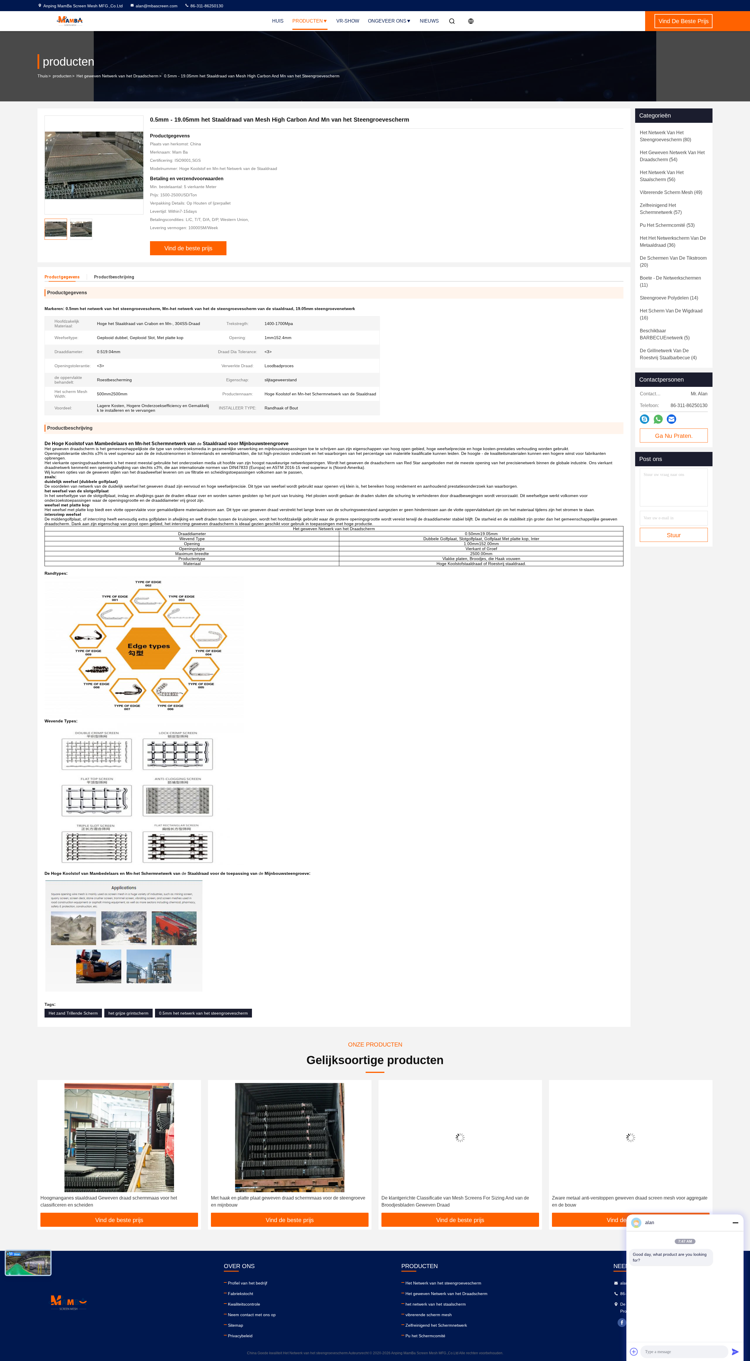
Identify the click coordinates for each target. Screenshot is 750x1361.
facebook (622, 1322)
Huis (278, 20)
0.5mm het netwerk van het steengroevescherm (203, 1013)
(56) (661, 176)
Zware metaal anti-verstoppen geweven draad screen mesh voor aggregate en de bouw (459, 1201)
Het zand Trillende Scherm (73, 1013)
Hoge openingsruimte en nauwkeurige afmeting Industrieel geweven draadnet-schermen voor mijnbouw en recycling (622, 1201)
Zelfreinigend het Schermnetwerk (436, 1325)
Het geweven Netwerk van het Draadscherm (117, 76)
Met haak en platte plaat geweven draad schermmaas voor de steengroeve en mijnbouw (117, 1201)
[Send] (735, 1351)
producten (62, 76)
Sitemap (235, 1325)
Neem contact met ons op (252, 1314)
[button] (48, 1148)
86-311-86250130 (206, 6)
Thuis (43, 76)
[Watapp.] (658, 419)
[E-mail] (671, 419)
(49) (671, 192)
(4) (668, 354)
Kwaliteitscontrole (244, 1304)
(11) (670, 281)
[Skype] (644, 419)
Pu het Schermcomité (425, 1335)
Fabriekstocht (240, 1293)
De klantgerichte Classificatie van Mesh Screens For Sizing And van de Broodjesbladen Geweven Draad (285, 1201)
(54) (672, 156)
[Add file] (634, 1351)
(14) (669, 297)
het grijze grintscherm (128, 1013)
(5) (665, 334)
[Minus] (735, 1222)
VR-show (347, 20)
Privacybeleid (240, 1335)
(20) (673, 262)
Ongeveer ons (387, 20)
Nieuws (429, 20)
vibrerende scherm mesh (428, 1314)
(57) (661, 209)
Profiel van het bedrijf (247, 1283)
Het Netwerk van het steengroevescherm (443, 1283)
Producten (307, 20)
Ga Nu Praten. (674, 436)
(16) (671, 314)
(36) (673, 242)
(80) (665, 136)
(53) (667, 225)
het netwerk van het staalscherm (435, 1304)
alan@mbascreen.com (157, 6)
